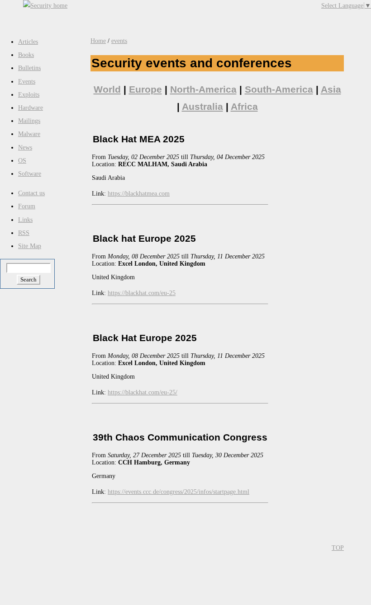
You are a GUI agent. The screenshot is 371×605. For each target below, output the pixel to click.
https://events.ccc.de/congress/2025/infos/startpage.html (178, 491)
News (25, 147)
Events (26, 81)
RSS (23, 233)
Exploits (28, 94)
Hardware (30, 107)
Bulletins (29, 68)
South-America (279, 89)
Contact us (31, 193)
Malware (29, 134)
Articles (28, 41)
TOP (338, 547)
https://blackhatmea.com (139, 193)
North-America (203, 89)
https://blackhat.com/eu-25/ (142, 392)
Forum (26, 206)
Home (98, 41)
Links (25, 219)
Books (26, 55)
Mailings (29, 120)
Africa (244, 106)
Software (29, 173)
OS (22, 160)
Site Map (29, 246)
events (119, 41)
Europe (145, 89)
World (107, 89)
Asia (331, 89)
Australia (202, 106)
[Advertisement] (206, 13)
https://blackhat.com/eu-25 (142, 293)
